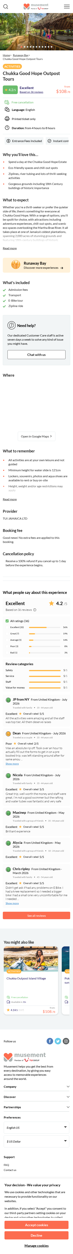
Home (6, 55)
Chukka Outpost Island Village (26, 978)
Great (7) (14, 633)
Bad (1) (13, 652)
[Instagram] (65, 1041)
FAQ (6, 1164)
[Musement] (36, 7)
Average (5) (16, 639)
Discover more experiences (41, 267)
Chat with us (36, 355)
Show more (12, 763)
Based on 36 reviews (31, 92)
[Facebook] (49, 1041)
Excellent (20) (17, 627)
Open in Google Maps (35, 436)
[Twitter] (57, 1041)
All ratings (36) (19, 621)
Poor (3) (14, 646)
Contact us (10, 1170)
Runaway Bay (20, 55)
